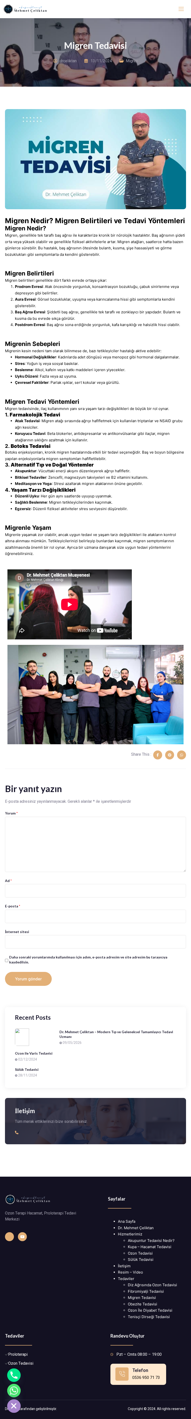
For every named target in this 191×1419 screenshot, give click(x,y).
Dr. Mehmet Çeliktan (136, 1227)
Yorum (11, 813)
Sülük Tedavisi (140, 1259)
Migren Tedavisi (142, 1297)
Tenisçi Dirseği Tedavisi (149, 1316)
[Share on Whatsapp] (181, 754)
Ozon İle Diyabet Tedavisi (150, 1310)
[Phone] (14, 1375)
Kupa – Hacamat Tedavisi (149, 1246)
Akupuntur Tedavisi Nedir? (151, 1240)
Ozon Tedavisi (140, 1253)
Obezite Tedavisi (142, 1304)
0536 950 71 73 (146, 1378)
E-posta (12, 906)
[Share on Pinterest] (169, 754)
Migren (132, 61)
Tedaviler (126, 1278)
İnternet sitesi (17, 932)
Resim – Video (130, 1272)
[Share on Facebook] (157, 754)
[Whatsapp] (14, 1390)
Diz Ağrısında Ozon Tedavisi (152, 1285)
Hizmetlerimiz (130, 1234)
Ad (8, 880)
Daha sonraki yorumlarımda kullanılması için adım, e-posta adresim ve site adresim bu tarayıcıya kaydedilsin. (88, 959)
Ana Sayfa (126, 1221)
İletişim (124, 1266)
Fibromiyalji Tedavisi (146, 1291)
